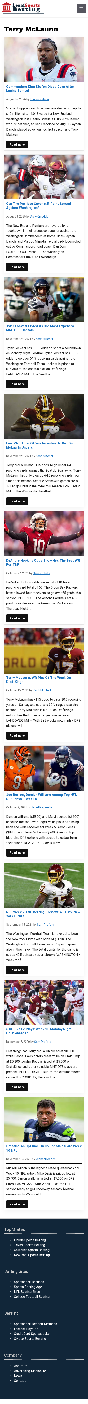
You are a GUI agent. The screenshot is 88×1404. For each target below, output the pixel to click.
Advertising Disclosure (30, 1371)
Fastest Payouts (26, 1329)
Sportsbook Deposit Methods (35, 1324)
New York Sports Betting (32, 1255)
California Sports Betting (32, 1250)
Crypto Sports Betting (30, 1339)
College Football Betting (32, 1297)
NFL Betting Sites (27, 1292)
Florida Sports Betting (30, 1240)
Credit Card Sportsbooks (32, 1334)
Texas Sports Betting (29, 1245)
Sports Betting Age (28, 1287)
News (18, 1376)
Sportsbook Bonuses (29, 1282)
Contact (20, 1381)
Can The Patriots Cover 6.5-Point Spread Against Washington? (38, 206)
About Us (20, 1366)
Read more (17, 144)
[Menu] (81, 8)
